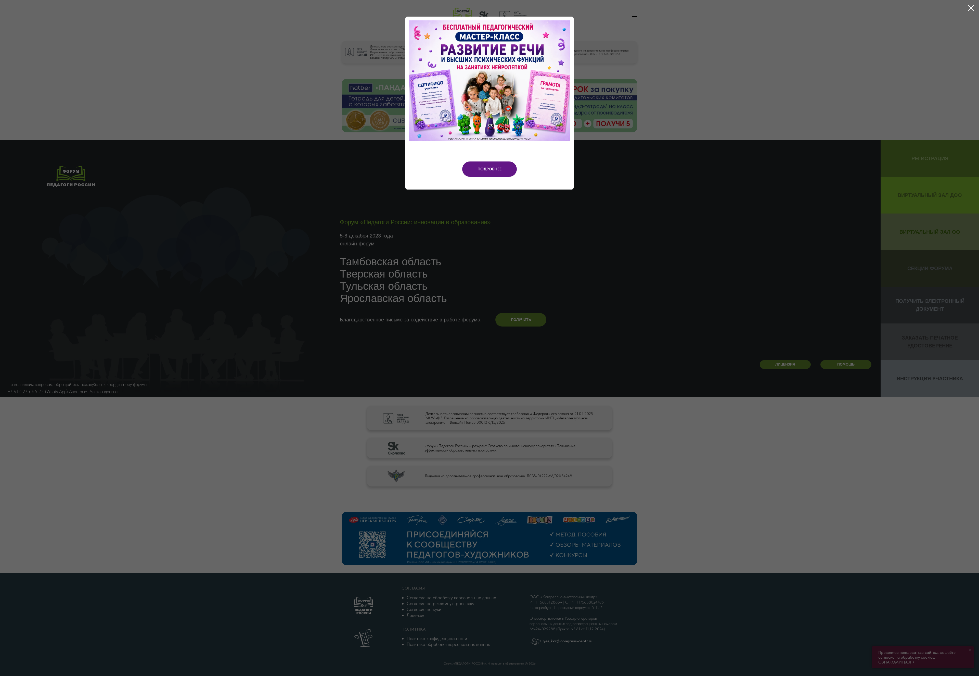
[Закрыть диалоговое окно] (970, 8)
